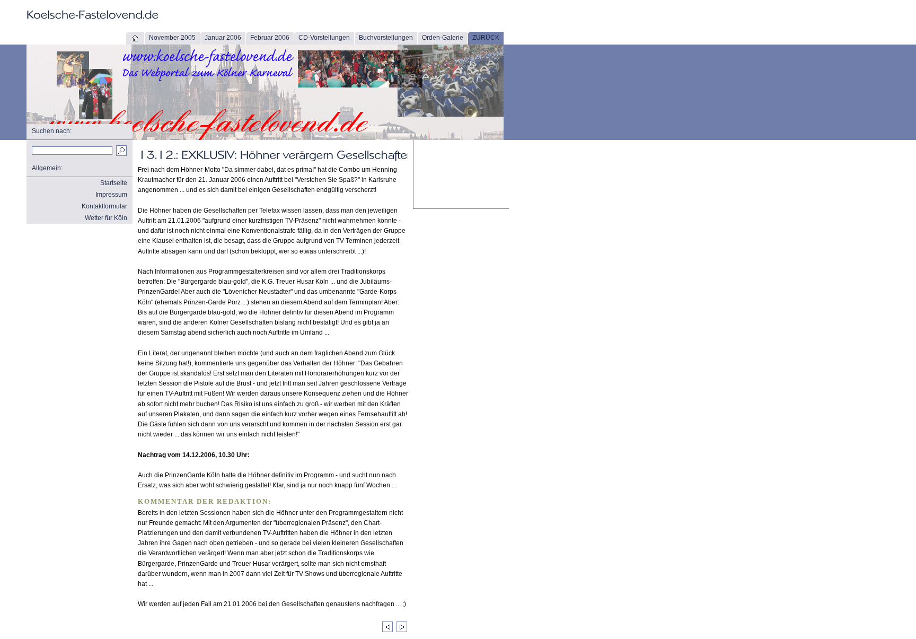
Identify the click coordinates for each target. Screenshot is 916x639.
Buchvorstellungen (386, 37)
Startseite (113, 183)
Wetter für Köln (106, 218)
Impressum (111, 194)
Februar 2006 (269, 37)
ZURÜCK (485, 37)
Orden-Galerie (442, 37)
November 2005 (172, 37)
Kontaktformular (104, 206)
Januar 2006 (223, 37)
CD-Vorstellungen (324, 37)
